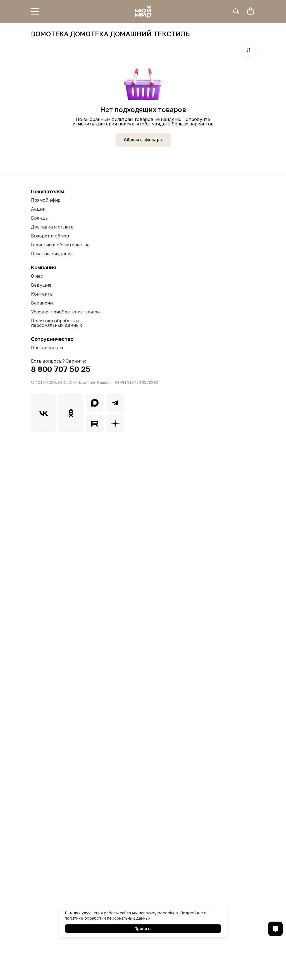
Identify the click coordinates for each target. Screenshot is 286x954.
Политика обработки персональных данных (56, 323)
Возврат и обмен (50, 236)
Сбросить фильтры (143, 139)
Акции (38, 209)
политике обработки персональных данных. (108, 918)
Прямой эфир (46, 200)
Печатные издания (52, 253)
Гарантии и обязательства (60, 245)
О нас (37, 276)
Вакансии (42, 303)
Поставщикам (47, 347)
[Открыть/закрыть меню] (35, 11)
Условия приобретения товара (65, 312)
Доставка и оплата (52, 227)
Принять (143, 928)
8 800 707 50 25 (60, 368)
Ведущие (41, 285)
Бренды (40, 218)
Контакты (42, 294)
